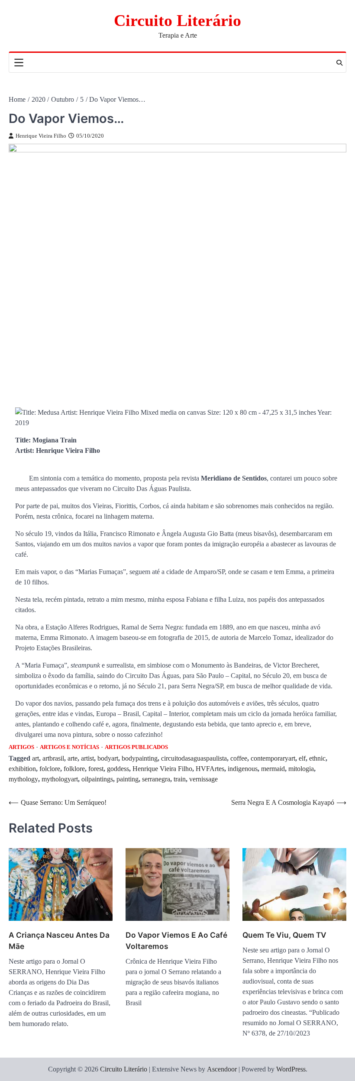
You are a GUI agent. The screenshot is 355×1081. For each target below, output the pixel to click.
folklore (74, 768)
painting (127, 779)
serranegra (156, 779)
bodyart (107, 758)
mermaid (273, 768)
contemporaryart (273, 758)
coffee (238, 758)
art (35, 758)
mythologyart (60, 779)
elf (302, 758)
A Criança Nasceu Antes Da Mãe (59, 940)
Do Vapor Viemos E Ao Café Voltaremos (176, 940)
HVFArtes (210, 768)
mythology (23, 779)
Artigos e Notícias (69, 747)
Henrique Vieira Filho (41, 136)
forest (95, 768)
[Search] (339, 62)
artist (87, 758)
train (180, 779)
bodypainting (140, 758)
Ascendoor (222, 1069)
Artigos (21, 747)
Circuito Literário (177, 20)
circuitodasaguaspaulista (194, 758)
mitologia (301, 768)
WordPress (291, 1069)
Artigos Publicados (136, 747)
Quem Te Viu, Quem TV (284, 934)
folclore (49, 768)
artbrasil (53, 758)
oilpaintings (97, 779)
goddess (118, 768)
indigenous (243, 768)
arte (72, 758)
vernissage (203, 779)
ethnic (317, 758)
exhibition (22, 768)
